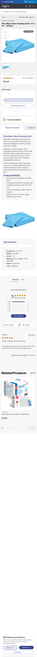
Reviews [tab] (15, 279)
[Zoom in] (5, 32)
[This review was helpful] (29, 355)
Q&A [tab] (23, 279)
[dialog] (18, 645)
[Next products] (33, 428)
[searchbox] (10, 324)
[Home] (5, 6)
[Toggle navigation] (33, 6)
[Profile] (26, 6)
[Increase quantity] (12, 94)
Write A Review (18, 316)
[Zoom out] (5, 35)
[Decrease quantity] (5, 94)
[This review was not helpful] (33, 355)
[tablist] (18, 127)
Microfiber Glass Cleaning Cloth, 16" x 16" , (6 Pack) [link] (27, 17)
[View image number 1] (5, 67)
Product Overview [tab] (12, 128)
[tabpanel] (18, 200)
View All (33, 373)
